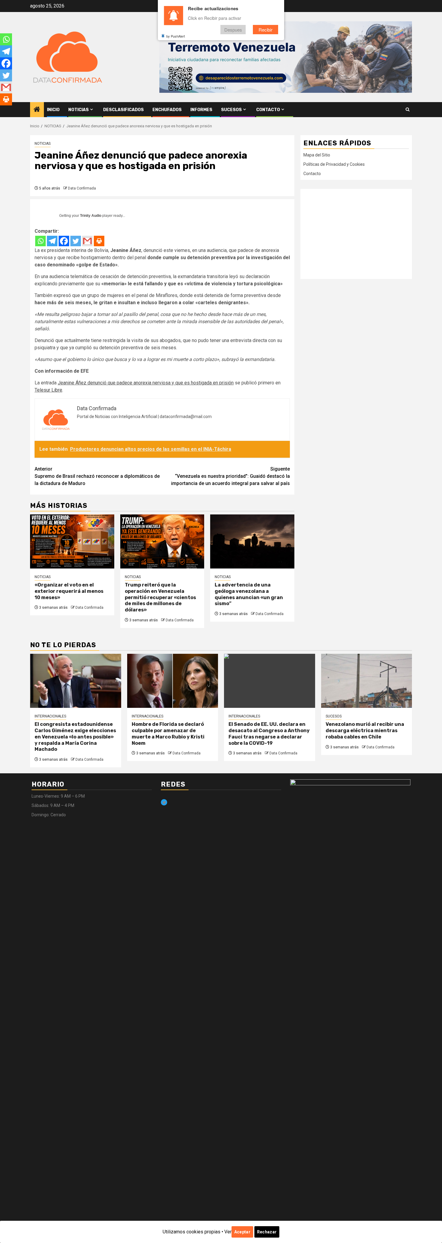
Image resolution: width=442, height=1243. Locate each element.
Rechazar (267, 1231)
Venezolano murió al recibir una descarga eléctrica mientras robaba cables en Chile (365, 730)
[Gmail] (87, 241)
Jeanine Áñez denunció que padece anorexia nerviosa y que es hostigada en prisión (146, 383)
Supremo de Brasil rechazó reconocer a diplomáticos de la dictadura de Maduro (97, 476)
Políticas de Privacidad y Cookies (334, 164)
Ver (228, 1232)
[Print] (99, 241)
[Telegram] (52, 241)
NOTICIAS (78, 109)
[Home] (37, 110)
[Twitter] (75, 241)
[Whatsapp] (40, 241)
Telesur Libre (48, 390)
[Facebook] (64, 241)
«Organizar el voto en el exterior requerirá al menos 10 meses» (69, 591)
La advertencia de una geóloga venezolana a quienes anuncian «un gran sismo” (249, 594)
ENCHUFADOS (167, 109)
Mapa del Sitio (316, 155)
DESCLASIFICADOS (123, 109)
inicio (53, 109)
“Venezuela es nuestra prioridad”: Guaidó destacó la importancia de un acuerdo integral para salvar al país (230, 476)
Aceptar (242, 1231)
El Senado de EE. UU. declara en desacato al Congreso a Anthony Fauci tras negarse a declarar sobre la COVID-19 (269, 733)
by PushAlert (175, 36)
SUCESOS (231, 109)
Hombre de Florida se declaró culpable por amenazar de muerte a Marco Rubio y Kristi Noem (168, 733)
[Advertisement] (356, 234)
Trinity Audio (90, 216)
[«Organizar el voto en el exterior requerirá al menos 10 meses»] (72, 541)
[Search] (407, 109)
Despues (233, 29)
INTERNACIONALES (50, 716)
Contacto (268, 109)
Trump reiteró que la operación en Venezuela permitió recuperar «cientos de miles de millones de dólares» (160, 597)
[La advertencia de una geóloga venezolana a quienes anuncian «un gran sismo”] (252, 541)
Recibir (265, 29)
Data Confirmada (82, 188)
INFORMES (201, 109)
